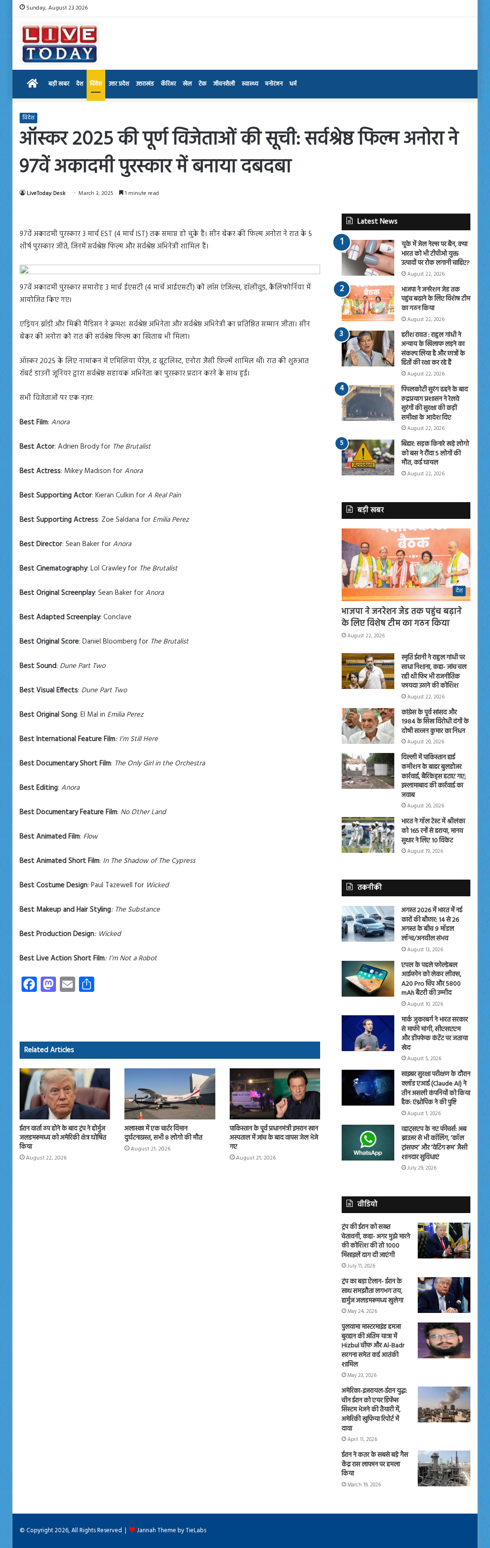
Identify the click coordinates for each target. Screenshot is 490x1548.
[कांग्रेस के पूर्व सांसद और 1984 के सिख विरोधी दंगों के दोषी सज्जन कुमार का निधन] (368, 726)
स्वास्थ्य (250, 84)
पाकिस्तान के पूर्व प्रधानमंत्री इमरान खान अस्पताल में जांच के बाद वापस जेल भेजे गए (274, 1137)
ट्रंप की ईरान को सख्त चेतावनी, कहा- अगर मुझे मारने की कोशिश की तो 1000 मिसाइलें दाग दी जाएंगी (376, 1241)
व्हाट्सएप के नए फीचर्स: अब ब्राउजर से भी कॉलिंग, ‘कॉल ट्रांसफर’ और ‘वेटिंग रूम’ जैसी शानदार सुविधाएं (434, 1143)
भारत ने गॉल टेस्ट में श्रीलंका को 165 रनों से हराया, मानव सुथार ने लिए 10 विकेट (433, 831)
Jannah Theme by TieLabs (171, 1531)
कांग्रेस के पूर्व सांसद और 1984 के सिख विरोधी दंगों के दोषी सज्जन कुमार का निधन (435, 722)
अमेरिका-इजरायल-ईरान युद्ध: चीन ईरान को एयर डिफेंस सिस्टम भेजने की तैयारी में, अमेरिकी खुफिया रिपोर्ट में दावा (374, 1410)
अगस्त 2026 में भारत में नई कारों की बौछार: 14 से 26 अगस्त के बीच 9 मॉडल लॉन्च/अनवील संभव (431, 924)
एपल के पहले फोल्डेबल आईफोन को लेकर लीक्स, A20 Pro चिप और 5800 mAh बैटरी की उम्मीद (431, 979)
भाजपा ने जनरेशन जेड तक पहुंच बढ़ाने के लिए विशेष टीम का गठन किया (435, 299)
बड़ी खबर (58, 84)
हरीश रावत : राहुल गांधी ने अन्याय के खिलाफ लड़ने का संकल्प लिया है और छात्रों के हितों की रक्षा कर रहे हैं (433, 349)
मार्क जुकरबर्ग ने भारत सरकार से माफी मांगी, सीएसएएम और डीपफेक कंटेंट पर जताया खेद (434, 1034)
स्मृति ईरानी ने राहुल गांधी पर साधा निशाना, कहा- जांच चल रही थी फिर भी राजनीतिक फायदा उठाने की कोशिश (434, 671)
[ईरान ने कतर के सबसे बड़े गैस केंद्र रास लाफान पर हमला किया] (444, 1468)
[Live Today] (60, 43)
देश (79, 84)
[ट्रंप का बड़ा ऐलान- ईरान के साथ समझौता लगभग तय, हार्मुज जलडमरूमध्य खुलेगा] (444, 1295)
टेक (203, 84)
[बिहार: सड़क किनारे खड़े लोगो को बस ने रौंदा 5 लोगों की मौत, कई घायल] (368, 457)
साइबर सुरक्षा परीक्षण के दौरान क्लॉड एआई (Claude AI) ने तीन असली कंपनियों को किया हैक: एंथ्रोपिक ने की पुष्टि (435, 1088)
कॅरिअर (168, 84)
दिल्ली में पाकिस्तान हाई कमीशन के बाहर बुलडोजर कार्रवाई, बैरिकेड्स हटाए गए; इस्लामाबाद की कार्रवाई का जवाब (433, 776)
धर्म (293, 84)
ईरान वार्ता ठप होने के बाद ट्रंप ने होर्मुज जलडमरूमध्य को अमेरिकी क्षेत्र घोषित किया (63, 1137)
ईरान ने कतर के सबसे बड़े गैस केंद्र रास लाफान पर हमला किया (375, 1464)
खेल (187, 84)
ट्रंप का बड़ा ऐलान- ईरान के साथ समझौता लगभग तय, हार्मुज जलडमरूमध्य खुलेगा (372, 1291)
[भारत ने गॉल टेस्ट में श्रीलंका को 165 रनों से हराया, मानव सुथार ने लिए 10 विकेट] (368, 835)
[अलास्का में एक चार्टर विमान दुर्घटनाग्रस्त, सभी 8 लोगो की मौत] (169, 1093)
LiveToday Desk (46, 193)
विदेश (96, 84)
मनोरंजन (274, 84)
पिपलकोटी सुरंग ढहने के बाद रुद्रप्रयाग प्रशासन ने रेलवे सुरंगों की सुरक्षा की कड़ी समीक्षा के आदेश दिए (434, 403)
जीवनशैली (224, 84)
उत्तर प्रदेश (119, 84)
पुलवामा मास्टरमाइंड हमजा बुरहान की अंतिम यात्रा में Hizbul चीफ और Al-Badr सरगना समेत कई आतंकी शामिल (373, 1346)
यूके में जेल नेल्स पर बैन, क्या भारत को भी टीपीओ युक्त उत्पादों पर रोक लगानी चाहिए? (435, 254)
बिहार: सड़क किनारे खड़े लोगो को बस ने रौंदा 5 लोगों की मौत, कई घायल (435, 453)
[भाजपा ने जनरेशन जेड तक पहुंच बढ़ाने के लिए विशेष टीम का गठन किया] (368, 303)
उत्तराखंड (145, 84)
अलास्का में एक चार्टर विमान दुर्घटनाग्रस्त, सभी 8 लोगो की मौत (163, 1133)
